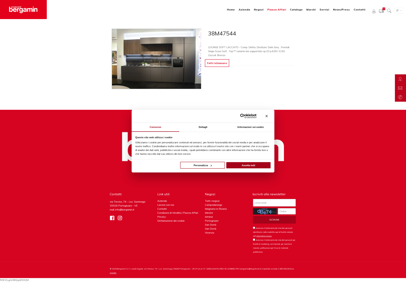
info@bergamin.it (124, 209)
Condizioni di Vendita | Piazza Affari (177, 212)
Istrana (209, 216)
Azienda (162, 200)
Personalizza (201, 165)
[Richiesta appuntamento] (400, 79)
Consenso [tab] (155, 127)
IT (397, 10)
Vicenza (209, 232)
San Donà (210, 224)
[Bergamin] (23, 9)
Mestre (209, 212)
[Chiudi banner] (266, 116)
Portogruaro (212, 220)
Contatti (162, 208)
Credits (113, 273)
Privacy (161, 216)
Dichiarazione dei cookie (171, 220)
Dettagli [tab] (203, 127)
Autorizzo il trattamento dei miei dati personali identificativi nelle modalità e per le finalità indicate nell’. (273, 232)
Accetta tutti (248, 165)
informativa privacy (264, 236)
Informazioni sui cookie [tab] (250, 127)
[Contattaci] (400, 88)
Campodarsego (213, 204)
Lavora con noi (165, 204)
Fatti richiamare (217, 63)
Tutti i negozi (212, 200)
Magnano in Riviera (216, 208)
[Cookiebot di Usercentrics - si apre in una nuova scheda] (242, 116)
